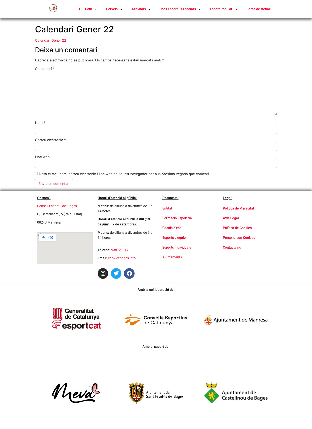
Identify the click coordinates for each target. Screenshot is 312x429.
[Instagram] (103, 273)
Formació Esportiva (177, 218)
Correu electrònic (50, 140)
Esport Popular (221, 9)
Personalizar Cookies (239, 238)
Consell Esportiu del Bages (57, 206)
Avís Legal (231, 218)
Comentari (45, 68)
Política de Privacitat (238, 208)
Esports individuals (176, 247)
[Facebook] (129, 273)
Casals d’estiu (172, 228)
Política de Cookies (237, 228)
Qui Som (85, 9)
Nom (40, 122)
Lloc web (42, 157)
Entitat (167, 208)
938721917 (119, 250)
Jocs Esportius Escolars (178, 9)
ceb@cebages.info (122, 258)
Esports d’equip (174, 238)
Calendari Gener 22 (50, 40)
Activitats (139, 9)
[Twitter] (116, 273)
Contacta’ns (232, 247)
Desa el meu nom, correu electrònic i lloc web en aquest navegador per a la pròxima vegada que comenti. (124, 174)
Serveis (112, 9)
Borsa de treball (258, 9)
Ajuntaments (172, 257)
